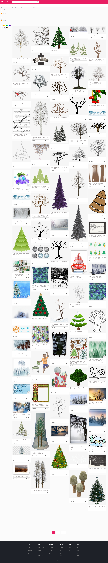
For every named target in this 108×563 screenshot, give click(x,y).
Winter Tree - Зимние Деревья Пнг (76, 304)
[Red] (2, 25)
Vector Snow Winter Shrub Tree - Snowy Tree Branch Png (39, 162)
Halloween (51, 548)
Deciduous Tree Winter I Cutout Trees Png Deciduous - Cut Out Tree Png (78, 141)
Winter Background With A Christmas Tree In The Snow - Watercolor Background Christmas (40, 286)
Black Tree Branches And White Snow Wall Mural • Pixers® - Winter (21, 221)
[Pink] (2, 27)
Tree (69, 553)
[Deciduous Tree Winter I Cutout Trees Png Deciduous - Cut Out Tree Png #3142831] (78, 130)
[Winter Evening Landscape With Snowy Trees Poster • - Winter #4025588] (59, 225)
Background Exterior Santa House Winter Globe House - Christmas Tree (58, 389)
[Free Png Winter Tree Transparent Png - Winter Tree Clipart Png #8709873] (59, 64)
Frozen (61, 547)
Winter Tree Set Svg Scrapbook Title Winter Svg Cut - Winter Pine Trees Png (78, 59)
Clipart (4, 17)
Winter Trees (34, 66)
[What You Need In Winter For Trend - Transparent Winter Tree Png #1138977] (40, 82)
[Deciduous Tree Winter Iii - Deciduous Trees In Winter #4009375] (21, 42)
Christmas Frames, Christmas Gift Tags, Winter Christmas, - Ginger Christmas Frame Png (40, 405)
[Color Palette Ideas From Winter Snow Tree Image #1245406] (21, 312)
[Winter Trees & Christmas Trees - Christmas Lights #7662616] (97, 490)
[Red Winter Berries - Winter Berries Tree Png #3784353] (97, 97)
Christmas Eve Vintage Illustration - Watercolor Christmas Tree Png (76, 277)
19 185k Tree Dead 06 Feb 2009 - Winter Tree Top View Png (20, 84)
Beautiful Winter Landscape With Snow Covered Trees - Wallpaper (96, 429)
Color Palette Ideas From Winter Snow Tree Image (21, 320)
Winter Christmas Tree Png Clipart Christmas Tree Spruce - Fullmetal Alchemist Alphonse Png (21, 456)
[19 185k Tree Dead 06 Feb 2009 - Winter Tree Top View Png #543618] (21, 73)
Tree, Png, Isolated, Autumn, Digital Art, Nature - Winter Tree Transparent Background (96, 83)
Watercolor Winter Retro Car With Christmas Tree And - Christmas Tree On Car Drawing (21, 189)
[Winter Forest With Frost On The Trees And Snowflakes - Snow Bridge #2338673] (21, 345)
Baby (61, 550)
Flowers (78, 548)
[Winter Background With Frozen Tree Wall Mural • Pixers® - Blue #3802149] (21, 389)
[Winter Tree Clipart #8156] (59, 37)
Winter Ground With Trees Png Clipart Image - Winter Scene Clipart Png (21, 202)
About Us (71, 560)
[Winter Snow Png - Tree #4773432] (78, 458)
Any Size (4, 13)
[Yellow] (4, 25)
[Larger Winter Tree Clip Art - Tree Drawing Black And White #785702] (59, 158)
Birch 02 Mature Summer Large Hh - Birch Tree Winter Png (40, 138)
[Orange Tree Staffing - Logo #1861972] (21, 329)
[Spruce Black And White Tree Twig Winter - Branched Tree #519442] (78, 154)
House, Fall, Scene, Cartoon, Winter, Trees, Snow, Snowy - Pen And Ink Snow (59, 290)
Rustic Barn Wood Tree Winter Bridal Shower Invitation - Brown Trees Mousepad (97, 236)
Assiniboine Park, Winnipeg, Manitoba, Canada (77, 447)
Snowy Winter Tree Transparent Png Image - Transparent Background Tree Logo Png (40, 216)
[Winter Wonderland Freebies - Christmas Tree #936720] (40, 304)
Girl (60, 548)
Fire (69, 548)
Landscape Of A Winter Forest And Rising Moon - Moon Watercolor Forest (21, 378)
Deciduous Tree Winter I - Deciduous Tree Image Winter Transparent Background (40, 47)
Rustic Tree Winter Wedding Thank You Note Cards (97, 469)
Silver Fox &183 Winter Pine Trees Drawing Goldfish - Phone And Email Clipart (97, 382)
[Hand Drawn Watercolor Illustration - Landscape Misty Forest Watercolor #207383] (97, 269)
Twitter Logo (40, 548)
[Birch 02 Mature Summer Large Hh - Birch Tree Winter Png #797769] (40, 117)
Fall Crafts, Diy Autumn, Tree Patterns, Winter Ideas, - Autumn (97, 334)
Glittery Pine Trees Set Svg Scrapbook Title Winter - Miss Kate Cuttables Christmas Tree (40, 187)
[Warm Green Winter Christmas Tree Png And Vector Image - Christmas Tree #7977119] (97, 249)
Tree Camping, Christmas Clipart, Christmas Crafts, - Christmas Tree (21, 254)
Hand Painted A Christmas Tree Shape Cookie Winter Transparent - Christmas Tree (97, 216)
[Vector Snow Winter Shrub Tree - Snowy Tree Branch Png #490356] (40, 151)
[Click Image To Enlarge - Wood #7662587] (78, 484)
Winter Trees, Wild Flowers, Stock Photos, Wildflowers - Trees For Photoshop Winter (78, 91)
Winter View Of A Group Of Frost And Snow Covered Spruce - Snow (78, 407)
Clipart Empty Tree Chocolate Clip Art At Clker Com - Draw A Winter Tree (58, 96)
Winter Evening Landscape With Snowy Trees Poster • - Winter (58, 232)
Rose (78, 550)
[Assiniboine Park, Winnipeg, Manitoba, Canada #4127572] (78, 429)
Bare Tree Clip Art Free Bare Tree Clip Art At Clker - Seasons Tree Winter (78, 117)
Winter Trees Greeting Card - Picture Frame (21, 476)
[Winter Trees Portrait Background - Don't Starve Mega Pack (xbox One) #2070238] (59, 344)
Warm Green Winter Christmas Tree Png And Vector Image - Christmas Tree (97, 258)
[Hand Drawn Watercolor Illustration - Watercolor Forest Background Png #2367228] (97, 349)
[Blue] (9, 25)
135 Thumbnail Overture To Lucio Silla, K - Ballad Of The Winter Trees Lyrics (21, 135)
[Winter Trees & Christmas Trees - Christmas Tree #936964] (59, 192)
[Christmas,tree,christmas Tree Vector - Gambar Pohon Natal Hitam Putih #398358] (21, 151)
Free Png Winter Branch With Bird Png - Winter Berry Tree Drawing (20, 103)
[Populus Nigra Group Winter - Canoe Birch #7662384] (40, 473)
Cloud (70, 547)
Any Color (4, 28)
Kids (61, 555)
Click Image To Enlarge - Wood (76, 499)
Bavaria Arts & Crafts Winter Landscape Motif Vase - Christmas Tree (39, 453)
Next (64, 532)
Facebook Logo (41, 552)
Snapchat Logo (41, 553)
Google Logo (40, 555)
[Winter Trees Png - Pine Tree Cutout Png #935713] (78, 183)
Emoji (78, 547)
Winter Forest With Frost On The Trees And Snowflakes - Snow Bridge (21, 353)
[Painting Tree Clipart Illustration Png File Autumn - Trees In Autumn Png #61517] (97, 148)
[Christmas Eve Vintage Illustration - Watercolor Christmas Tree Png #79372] (78, 262)
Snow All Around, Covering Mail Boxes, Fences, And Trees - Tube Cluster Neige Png (21, 440)
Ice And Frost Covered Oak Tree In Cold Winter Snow (96, 403)
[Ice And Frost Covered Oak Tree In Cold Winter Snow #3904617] (97, 394)
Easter (50, 553)
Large (4, 9)
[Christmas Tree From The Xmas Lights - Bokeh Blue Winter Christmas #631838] (21, 289)
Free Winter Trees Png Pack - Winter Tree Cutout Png (77, 34)
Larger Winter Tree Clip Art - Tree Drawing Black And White (59, 168)
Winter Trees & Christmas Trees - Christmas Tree (59, 213)
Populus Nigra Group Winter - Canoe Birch (40, 490)
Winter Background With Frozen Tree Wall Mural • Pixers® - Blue (21, 396)
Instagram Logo (41, 547)
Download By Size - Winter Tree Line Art (96, 133)
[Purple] (10, 25)
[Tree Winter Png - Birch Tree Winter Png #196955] (97, 30)
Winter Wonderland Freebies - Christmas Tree (39, 319)
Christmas (51, 547)
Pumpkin (29, 553)
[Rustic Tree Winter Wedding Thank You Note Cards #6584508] (97, 461)
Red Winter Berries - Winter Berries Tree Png (97, 105)
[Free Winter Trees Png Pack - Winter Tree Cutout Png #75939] (78, 29)
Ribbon (78, 553)
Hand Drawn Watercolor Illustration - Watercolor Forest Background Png (96, 360)
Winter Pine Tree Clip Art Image (76, 331)
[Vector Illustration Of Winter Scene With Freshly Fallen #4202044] (97, 440)
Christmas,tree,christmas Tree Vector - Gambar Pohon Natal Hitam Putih (20, 163)
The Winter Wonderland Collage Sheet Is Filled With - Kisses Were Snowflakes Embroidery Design (77, 362)
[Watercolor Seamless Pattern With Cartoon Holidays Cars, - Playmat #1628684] (40, 334)
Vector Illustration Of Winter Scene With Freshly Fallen (96, 449)
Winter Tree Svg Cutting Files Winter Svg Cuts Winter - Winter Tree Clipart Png (96, 60)
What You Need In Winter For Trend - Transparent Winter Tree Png (39, 94)
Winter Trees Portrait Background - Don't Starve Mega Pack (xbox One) (58, 360)
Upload (105, 1)
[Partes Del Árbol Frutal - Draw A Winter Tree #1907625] (59, 109)
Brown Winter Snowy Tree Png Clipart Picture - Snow (59, 325)
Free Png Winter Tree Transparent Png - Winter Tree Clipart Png (58, 75)
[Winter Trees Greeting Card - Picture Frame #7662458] (21, 469)
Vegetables (30, 550)
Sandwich (30, 548)
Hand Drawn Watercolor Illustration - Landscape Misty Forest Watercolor (96, 277)
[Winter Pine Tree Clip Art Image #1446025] (78, 319)
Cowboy (61, 553)
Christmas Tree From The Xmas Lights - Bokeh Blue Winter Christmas (20, 300)
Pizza (29, 547)
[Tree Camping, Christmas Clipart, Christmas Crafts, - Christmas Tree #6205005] (21, 239)
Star (69, 552)
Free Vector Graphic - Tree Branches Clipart (59, 261)
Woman (61, 552)
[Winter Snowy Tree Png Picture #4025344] (59, 407)
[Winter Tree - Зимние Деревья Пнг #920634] (78, 293)
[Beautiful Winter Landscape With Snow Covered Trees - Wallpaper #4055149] (97, 418)
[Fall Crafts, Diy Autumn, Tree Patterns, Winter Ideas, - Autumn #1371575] (97, 321)
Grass (70, 550)
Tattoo (78, 555)
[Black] (6, 27)
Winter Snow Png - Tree (74, 464)
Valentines (51, 552)
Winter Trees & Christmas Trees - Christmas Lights (97, 507)
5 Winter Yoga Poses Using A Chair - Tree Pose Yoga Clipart (40, 376)
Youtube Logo (40, 550)
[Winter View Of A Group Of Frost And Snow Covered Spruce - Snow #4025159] (78, 400)
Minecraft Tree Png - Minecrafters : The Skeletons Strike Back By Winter (77, 388)
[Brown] (7, 27)
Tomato (29, 552)
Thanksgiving (51, 550)
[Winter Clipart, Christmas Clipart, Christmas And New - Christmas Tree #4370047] (59, 457)
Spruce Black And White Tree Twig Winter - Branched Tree (78, 163)
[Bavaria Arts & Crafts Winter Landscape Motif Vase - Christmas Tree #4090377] (40, 431)
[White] (3, 27)
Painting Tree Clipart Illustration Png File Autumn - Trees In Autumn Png (96, 158)
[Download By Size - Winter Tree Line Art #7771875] (97, 127)
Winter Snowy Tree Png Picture (57, 419)
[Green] (6, 25)
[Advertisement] (59, 17)
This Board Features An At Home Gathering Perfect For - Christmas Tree (21, 275)
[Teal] (7, 25)
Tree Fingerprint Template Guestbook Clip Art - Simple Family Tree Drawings (40, 239)
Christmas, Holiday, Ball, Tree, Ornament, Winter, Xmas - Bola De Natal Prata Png (39, 260)
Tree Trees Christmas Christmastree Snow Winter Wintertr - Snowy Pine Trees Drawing (59, 146)
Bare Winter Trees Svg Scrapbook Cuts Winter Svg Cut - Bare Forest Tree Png (96, 184)
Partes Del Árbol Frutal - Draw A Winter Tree (59, 117)
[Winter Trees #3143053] (40, 59)
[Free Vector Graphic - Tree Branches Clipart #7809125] (59, 249)
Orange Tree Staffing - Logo (18, 333)
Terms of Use (84, 560)
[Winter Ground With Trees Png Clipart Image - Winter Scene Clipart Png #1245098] (21, 197)
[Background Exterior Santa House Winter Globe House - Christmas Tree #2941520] (59, 377)
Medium (4, 10)
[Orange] (3, 25)
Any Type (4, 20)
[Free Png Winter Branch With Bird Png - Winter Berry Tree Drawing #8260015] (21, 95)
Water (78, 552)
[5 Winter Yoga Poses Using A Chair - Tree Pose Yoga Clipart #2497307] (40, 363)
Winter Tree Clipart (54, 50)
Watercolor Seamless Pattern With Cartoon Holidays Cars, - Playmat (40, 345)
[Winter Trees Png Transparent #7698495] (97, 113)
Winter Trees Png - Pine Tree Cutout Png (77, 198)
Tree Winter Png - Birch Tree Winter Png (96, 35)
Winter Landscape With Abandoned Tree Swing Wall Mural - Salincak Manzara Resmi (59, 438)
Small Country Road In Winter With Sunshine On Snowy (21, 415)
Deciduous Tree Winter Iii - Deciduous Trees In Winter (21, 59)
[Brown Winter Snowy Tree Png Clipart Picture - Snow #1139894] (59, 309)
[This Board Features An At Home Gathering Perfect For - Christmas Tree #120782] (21, 266)
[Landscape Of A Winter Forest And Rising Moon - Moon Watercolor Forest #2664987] (21, 367)
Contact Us (76, 560)
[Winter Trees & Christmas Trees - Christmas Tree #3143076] (78, 223)
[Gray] (4, 27)
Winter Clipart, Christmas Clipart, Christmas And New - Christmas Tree (59, 472)
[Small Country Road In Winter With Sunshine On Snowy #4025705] (21, 407)
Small (4, 12)
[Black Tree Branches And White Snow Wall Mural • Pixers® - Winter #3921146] (21, 213)
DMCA (80, 560)
